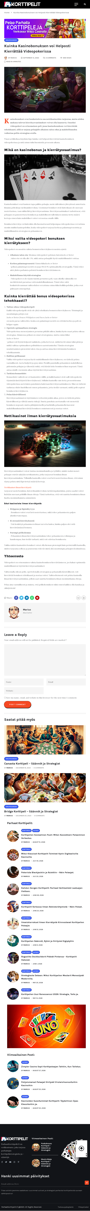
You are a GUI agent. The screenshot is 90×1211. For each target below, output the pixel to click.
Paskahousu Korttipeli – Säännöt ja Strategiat (46, 1146)
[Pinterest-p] (18, 1162)
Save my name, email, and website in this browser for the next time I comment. (41, 698)
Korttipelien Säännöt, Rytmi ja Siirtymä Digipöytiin (47, 941)
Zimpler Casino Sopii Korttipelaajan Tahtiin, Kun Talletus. (51, 1066)
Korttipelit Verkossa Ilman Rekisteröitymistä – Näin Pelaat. (51, 907)
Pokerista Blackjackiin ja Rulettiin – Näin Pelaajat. (47, 872)
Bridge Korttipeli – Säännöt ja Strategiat (31, 811)
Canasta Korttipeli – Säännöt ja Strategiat (32, 763)
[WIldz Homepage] (45, 28)
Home (7, 12)
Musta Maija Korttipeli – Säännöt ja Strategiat (46, 1162)
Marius (10, 768)
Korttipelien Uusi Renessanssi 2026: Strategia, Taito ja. (49, 994)
